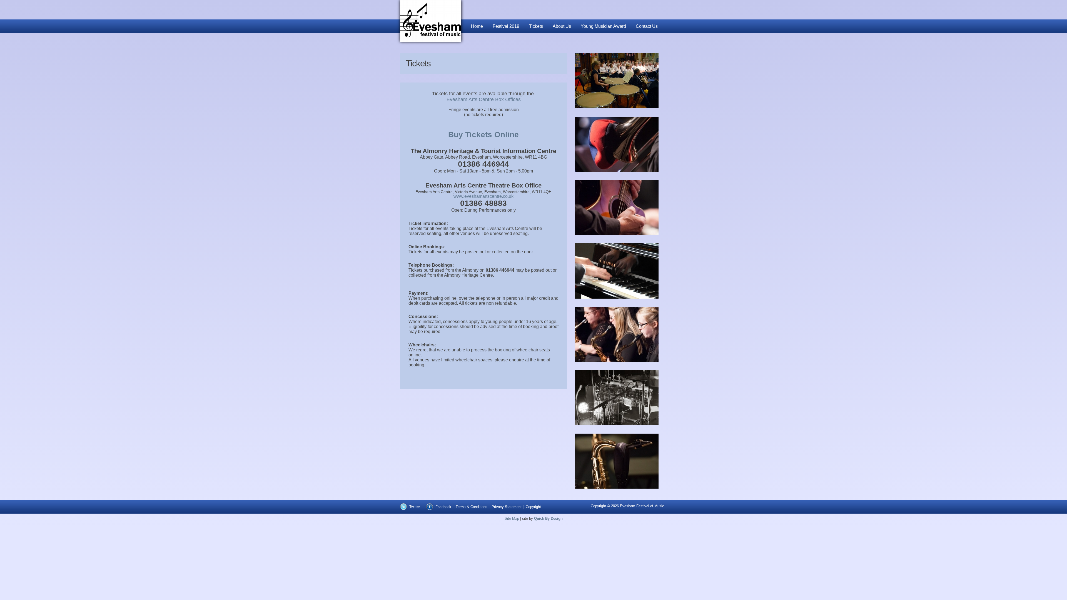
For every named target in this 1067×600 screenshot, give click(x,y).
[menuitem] (477, 26)
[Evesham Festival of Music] (430, 21)
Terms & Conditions (471, 507)
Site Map (512, 518)
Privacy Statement (507, 507)
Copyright (533, 507)
